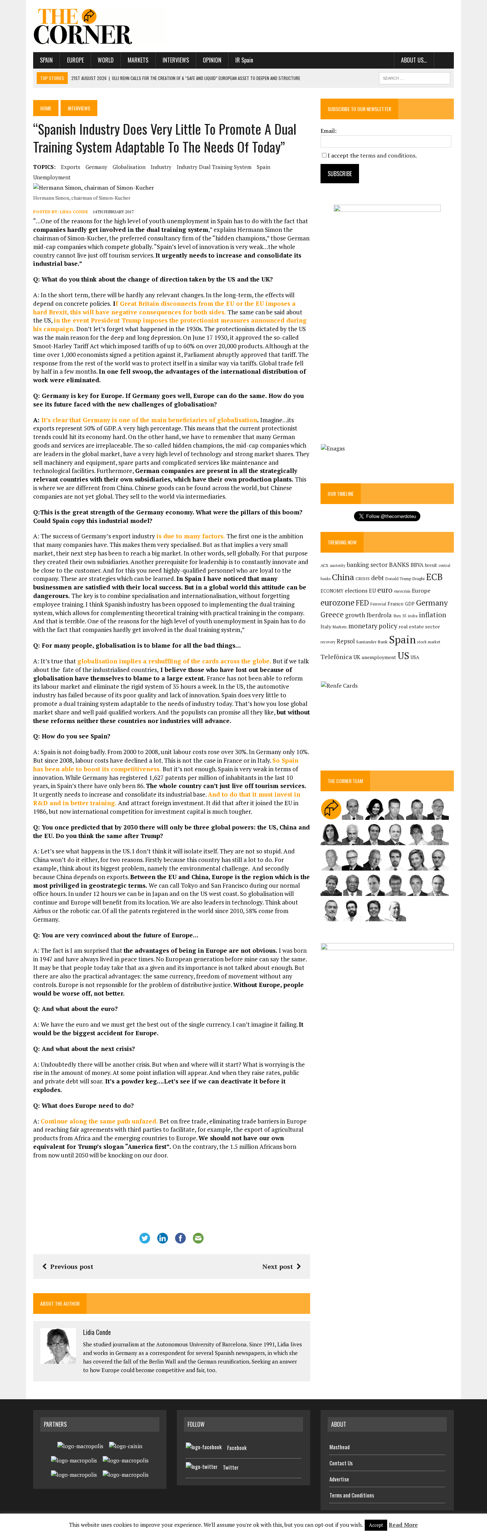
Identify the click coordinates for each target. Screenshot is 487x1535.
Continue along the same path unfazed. (100, 1121)
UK (356, 657)
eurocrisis (402, 591)
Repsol (346, 641)
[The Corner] (99, 26)
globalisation (129, 166)
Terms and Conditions (351, 1495)
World (106, 60)
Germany (96, 166)
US (403, 655)
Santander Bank (372, 642)
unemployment (52, 177)
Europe (75, 60)
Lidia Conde (74, 211)
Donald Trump (398, 578)
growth (355, 615)
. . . (444, 60)
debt (377, 578)
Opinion (212, 60)
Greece (332, 614)
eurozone (337, 602)
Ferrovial (378, 604)
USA (415, 657)
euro (385, 590)
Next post (277, 1266)
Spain (46, 60)
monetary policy (372, 626)
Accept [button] (376, 1525)
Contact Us (341, 1463)
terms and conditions (387, 155)
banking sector (367, 564)
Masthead (339, 1447)
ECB (434, 577)
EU (372, 590)
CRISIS (362, 578)
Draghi (418, 578)
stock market (428, 641)
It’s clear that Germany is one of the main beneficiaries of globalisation (149, 420)
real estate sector (419, 626)
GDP (410, 604)
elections (356, 590)
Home (45, 108)
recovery (328, 641)
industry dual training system (214, 166)
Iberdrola (379, 615)
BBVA (417, 565)
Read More (403, 1524)
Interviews (176, 60)
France (396, 603)
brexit (431, 565)
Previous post (71, 1266)
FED (362, 603)
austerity (337, 565)
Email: (329, 131)
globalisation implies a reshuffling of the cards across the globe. (175, 661)
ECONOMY (332, 591)
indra (412, 615)
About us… (414, 60)
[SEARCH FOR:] (414, 77)
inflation (432, 614)
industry (161, 166)
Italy (326, 626)
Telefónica (336, 657)
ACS (324, 565)
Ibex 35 (399, 615)
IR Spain (244, 60)
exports (70, 166)
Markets (138, 60)
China (343, 577)
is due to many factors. (191, 536)
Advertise (339, 1479)
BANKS (399, 564)
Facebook (237, 1447)
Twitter (231, 1467)
